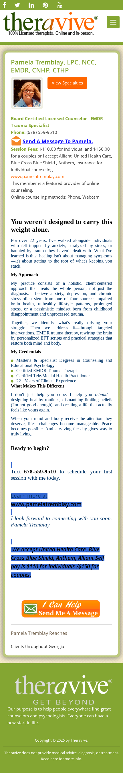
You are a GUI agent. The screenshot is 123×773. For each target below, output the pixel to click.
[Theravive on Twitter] (17, 5)
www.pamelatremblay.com (37, 176)
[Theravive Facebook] (4, 5)
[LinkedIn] (31, 5)
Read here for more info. (61, 758)
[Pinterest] (45, 5)
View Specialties (67, 83)
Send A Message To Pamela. (58, 141)
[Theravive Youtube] (59, 5)
